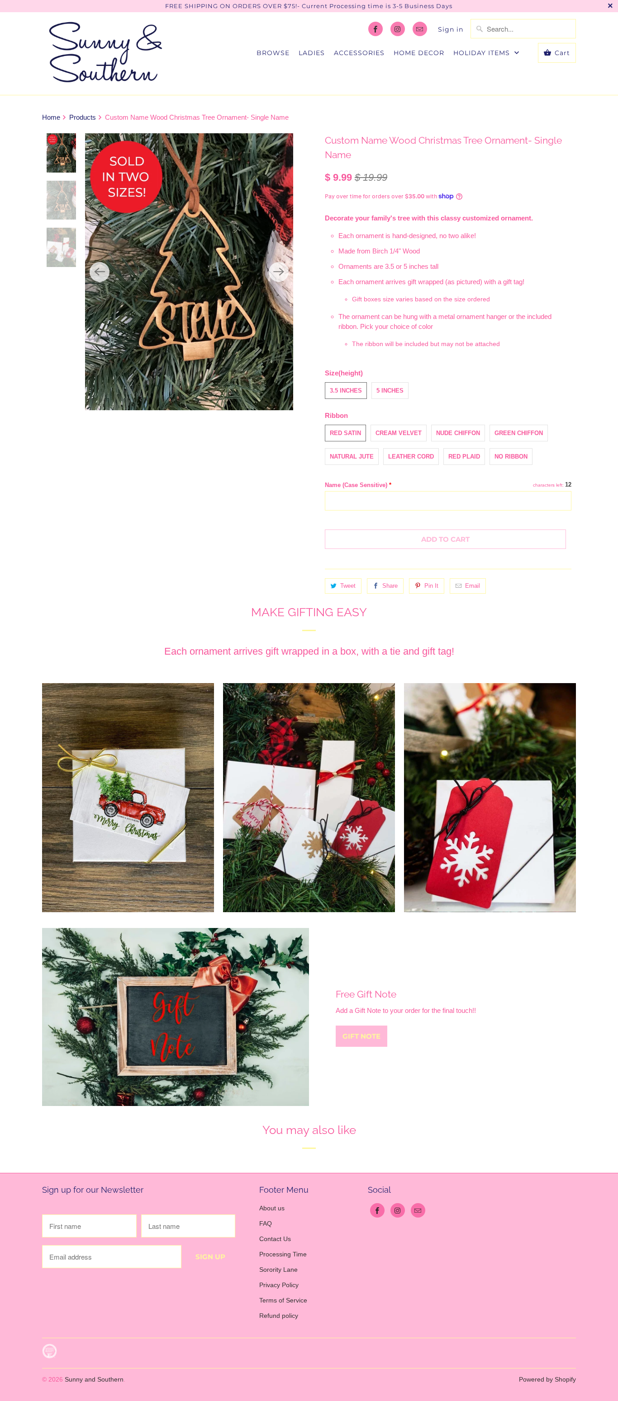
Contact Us (275, 1238)
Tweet (348, 585)
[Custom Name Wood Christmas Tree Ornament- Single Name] (189, 271)
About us (272, 1208)
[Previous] (99, 272)
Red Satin (345, 433)
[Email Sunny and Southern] (420, 29)
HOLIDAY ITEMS (482, 53)
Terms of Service (283, 1300)
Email (472, 585)
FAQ (265, 1223)
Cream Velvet (399, 433)
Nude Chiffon (458, 433)
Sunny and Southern (94, 1379)
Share (390, 585)
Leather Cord (411, 456)
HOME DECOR (419, 53)
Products (82, 117)
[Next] (279, 272)
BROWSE (273, 53)
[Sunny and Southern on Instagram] (397, 29)
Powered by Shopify (547, 1379)
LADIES (312, 53)
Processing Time (283, 1254)
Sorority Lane (278, 1269)
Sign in (450, 29)
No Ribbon (511, 456)
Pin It (431, 585)
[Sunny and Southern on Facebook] (375, 29)
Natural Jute (352, 456)
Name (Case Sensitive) (358, 485)
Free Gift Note (366, 994)
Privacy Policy (279, 1285)
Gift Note (361, 1036)
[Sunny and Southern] (105, 53)
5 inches (390, 390)
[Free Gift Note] (175, 1017)
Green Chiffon (518, 433)
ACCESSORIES (359, 53)
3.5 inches (346, 390)
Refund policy (278, 1315)
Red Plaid (464, 456)
